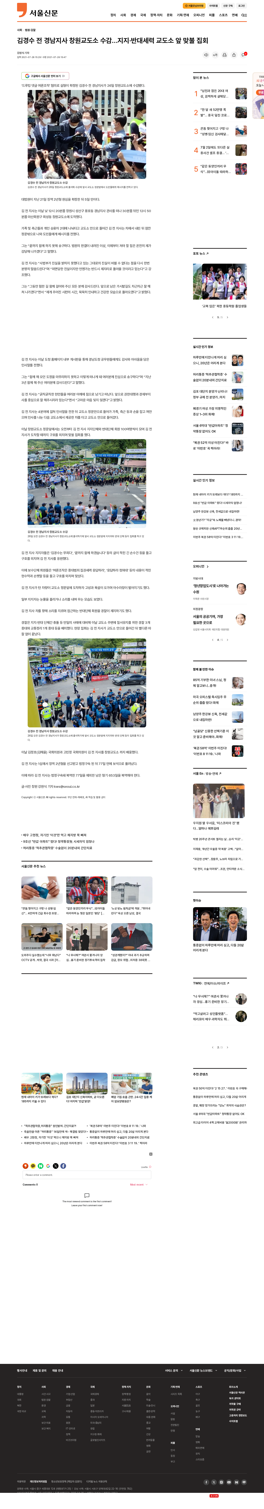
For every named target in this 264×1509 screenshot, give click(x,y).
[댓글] (243, 55)
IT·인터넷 (70, 1428)
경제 (133, 15)
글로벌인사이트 (97, 1440)
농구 (198, 1411)
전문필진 (175, 1425)
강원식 (20, 53)
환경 (43, 1405)
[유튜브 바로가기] (229, 1482)
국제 (143, 15)
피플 (212, 15)
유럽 (92, 1428)
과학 (43, 1417)
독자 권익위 (234, 1398)
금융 (68, 1405)
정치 (113, 15)
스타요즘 (200, 1459)
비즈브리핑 (71, 1440)
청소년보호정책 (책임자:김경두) (66, 1481)
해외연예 (200, 1448)
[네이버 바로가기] (236, 1482)
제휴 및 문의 (40, 1371)
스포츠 (223, 15)
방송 (198, 1436)
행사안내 (22, 1371)
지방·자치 (126, 1399)
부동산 (69, 1399)
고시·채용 (126, 1411)
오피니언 (199, 15)
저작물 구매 (234, 1404)
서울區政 (126, 1405)
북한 (19, 1405)
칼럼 (173, 1419)
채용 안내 (57, 1371)
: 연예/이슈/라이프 (209, 983)
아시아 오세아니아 (99, 1417)
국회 (19, 1399)
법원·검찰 (30, 30)
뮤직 (198, 1453)
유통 (68, 1417)
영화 (148, 1445)
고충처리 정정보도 (238, 1415)
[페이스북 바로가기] (206, 1482)
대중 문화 (150, 1417)
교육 (43, 1411)
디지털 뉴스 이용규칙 (96, 1481)
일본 (92, 1405)
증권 (68, 1422)
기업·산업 (70, 1394)
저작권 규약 (234, 1409)
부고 (173, 1461)
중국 (92, 1399)
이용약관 (21, 1481)
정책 (68, 1434)
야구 (198, 1394)
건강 (148, 1434)
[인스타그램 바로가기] (221, 1482)
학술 (148, 1399)
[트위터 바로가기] (214, 1482)
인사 (173, 1450)
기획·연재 (183, 15)
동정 (173, 1455)
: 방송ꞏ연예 (205, 773)
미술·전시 (150, 1405)
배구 (198, 1417)
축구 (198, 1399)
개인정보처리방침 (38, 1481)
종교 (148, 1422)
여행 (148, 1428)
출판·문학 (150, 1411)
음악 (148, 1394)
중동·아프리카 (97, 1411)
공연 (148, 1451)
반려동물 (150, 1440)
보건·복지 (45, 1428)
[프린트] (224, 55)
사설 (173, 1413)
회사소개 (233, 1386)
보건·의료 (45, 1422)
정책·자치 (156, 15)
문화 (170, 15)
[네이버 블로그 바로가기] (244, 1482)
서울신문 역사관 (237, 1392)
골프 (198, 1405)
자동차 (69, 1411)
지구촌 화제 (96, 1434)
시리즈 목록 (176, 1394)
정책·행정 (126, 1394)
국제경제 (94, 1394)
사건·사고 (45, 1394)
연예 (235, 15)
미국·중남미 (95, 1422)
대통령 (20, 1394)
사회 (123, 15)
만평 (173, 1430)
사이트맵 (233, 1421)
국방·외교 (21, 1411)
